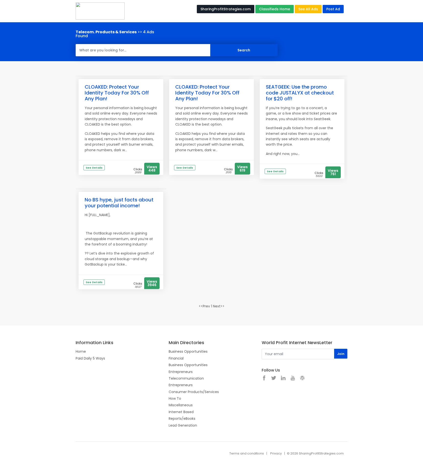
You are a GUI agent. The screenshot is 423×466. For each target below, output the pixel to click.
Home (81, 351)
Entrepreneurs (181, 371)
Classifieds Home (274, 9)
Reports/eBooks (182, 418)
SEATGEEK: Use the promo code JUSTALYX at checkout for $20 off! (300, 92)
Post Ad (333, 9)
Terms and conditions (246, 453)
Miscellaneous (181, 405)
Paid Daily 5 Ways (90, 358)
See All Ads (308, 9)
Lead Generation (183, 425)
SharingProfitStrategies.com (225, 9)
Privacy (276, 453)
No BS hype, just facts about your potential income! (119, 202)
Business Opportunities (188, 351)
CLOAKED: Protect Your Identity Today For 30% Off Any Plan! (117, 92)
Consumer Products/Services (194, 391)
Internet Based (181, 411)
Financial (176, 358)
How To (175, 398)
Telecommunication (186, 378)
